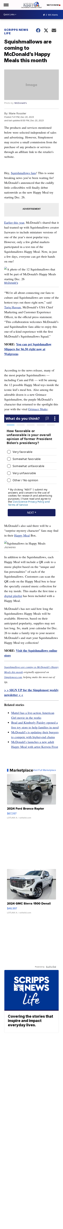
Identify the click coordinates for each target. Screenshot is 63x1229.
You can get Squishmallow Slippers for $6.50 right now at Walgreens (27, 349)
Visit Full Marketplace (44, 770)
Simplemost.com (13, 677)
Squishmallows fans (23, 173)
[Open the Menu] (6, 5)
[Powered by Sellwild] (51, 967)
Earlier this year (14, 222)
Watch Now (53, 5)
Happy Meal (22, 535)
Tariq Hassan (12, 307)
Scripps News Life (16, 31)
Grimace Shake (38, 409)
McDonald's (21, 103)
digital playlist (13, 596)
